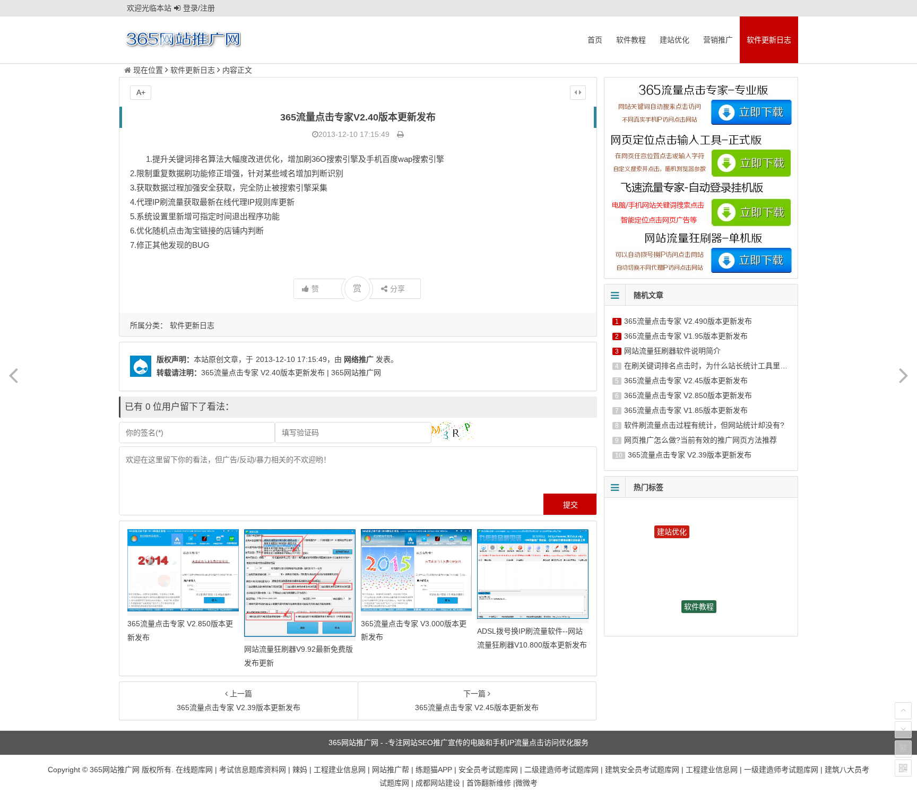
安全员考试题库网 (488, 769)
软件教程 (631, 40)
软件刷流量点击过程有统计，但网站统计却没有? (704, 425)
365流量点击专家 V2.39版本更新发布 (689, 455)
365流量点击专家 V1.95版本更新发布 (686, 336)
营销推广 (718, 40)
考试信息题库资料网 (252, 769)
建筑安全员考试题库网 (642, 769)
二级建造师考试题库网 (561, 769)
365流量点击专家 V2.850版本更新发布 (688, 395)
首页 (594, 40)
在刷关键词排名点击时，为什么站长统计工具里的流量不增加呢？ (732, 365)
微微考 (526, 783)
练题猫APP (434, 769)
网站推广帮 (390, 769)
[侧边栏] (578, 92)
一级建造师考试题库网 (781, 769)
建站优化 (674, 40)
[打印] (400, 134)
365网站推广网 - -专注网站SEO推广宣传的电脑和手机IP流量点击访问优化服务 (458, 742)
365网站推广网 (115, 769)
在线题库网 (194, 769)
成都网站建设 (438, 783)
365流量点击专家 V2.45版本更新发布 (686, 380)
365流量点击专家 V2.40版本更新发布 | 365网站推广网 (291, 372)
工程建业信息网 (340, 769)
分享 (397, 288)
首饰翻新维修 (488, 783)
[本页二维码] (903, 767)
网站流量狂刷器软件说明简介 (672, 351)
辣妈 (299, 769)
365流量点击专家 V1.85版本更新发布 (686, 410)
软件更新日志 (769, 40)
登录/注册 (199, 8)
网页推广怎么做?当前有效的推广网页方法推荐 (700, 440)
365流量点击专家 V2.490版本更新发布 (688, 321)
